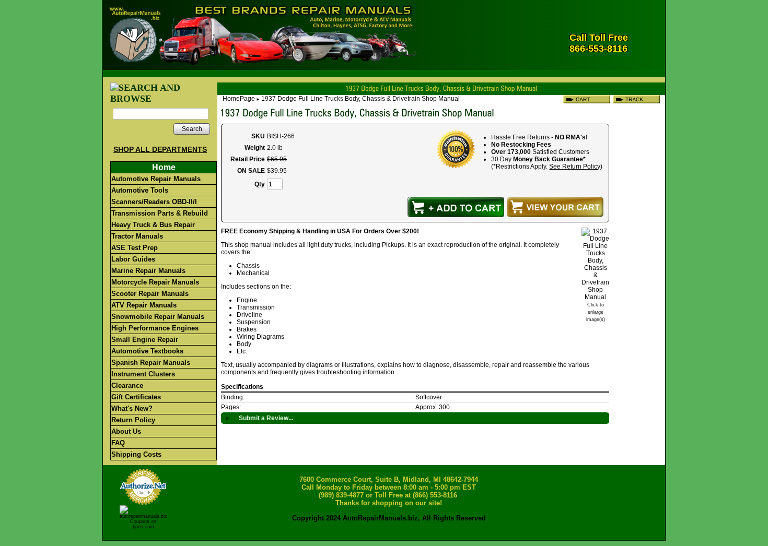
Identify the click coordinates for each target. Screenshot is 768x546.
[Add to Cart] (456, 207)
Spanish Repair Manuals (150, 362)
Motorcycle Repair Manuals (155, 282)
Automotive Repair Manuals (156, 179)
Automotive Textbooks (147, 351)
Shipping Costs (136, 454)
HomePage (239, 98)
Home (164, 167)
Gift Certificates (136, 397)
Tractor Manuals (137, 236)
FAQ (118, 443)
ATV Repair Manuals (144, 305)
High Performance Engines (155, 328)
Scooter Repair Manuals (150, 294)
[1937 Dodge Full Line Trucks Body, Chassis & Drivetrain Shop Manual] (595, 297)
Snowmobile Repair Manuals (157, 317)
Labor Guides (133, 259)
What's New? (132, 408)
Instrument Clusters (143, 374)
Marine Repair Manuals (148, 271)
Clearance (127, 385)
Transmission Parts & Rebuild (159, 213)
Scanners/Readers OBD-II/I (154, 202)
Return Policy (133, 420)
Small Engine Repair (144, 339)
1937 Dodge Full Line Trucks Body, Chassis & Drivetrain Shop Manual (360, 98)
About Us (126, 431)
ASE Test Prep (134, 248)
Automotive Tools (139, 190)
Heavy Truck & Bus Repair (153, 225)
